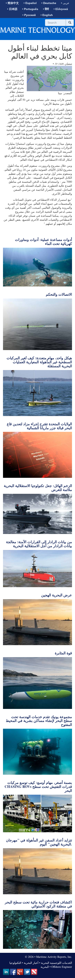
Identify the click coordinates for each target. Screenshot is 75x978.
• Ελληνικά (61, 9)
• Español (30, 3)
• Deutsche (48, 3)
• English (47, 15)
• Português (30, 9)
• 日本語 (12, 9)
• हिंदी (46, 9)
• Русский (29, 15)
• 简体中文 (12, 3)
